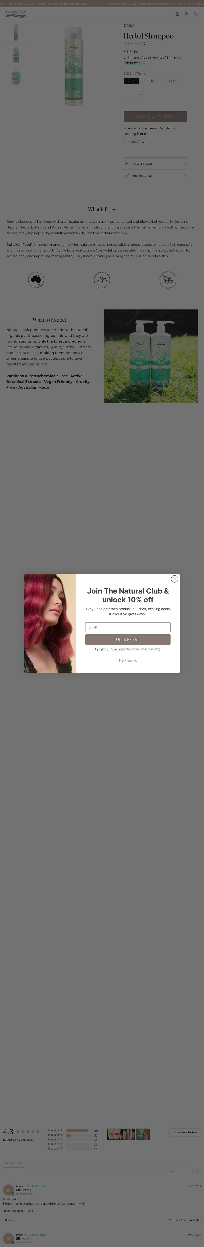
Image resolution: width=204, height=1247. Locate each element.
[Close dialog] (174, 578)
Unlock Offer (128, 639)
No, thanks (128, 660)
